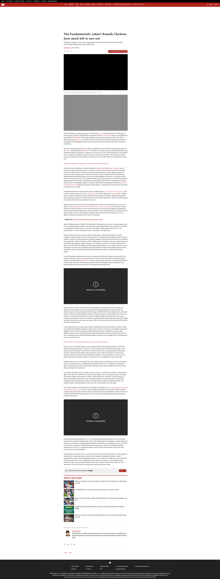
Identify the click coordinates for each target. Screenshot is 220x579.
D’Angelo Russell (100, 168)
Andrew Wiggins (116, 194)
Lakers (68, 151)
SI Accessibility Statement (142, 566)
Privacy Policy (75, 566)
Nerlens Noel (106, 135)
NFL (65, 4)
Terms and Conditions (122, 566)
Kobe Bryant (86, 151)
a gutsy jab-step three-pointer (114, 191)
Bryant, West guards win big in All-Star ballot (88, 219)
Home (65, 553)
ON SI (2, 1)
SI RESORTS (36, 1)
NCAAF (87, 4)
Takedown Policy (104, 566)
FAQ (101, 569)
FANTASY (100, 4)
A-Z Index (88, 569)
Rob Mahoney (67, 48)
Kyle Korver (86, 260)
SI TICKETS (28, 1)
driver (89, 439)
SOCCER (71, 4)
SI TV (141, 4)
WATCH (136, 4)
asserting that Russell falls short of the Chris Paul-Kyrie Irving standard (90, 206)
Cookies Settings (120, 569)
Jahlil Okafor (77, 138)
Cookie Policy (89, 566)
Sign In (216, 4)
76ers (99, 133)
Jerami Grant (79, 140)
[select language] (211, 5)
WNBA (93, 4)
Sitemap (73, 569)
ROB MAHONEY (76, 531)
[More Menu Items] (146, 5)
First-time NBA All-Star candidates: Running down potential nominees (86, 342)
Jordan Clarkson (113, 168)
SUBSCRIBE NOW (52, 1)
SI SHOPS (43, 1)
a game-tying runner (93, 194)
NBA (77, 4)
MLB (81, 4)
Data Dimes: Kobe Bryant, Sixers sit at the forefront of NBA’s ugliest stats (86, 163)
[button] (109, 5)
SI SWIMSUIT (9, 1)
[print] (74, 544)
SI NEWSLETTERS (19, 1)
